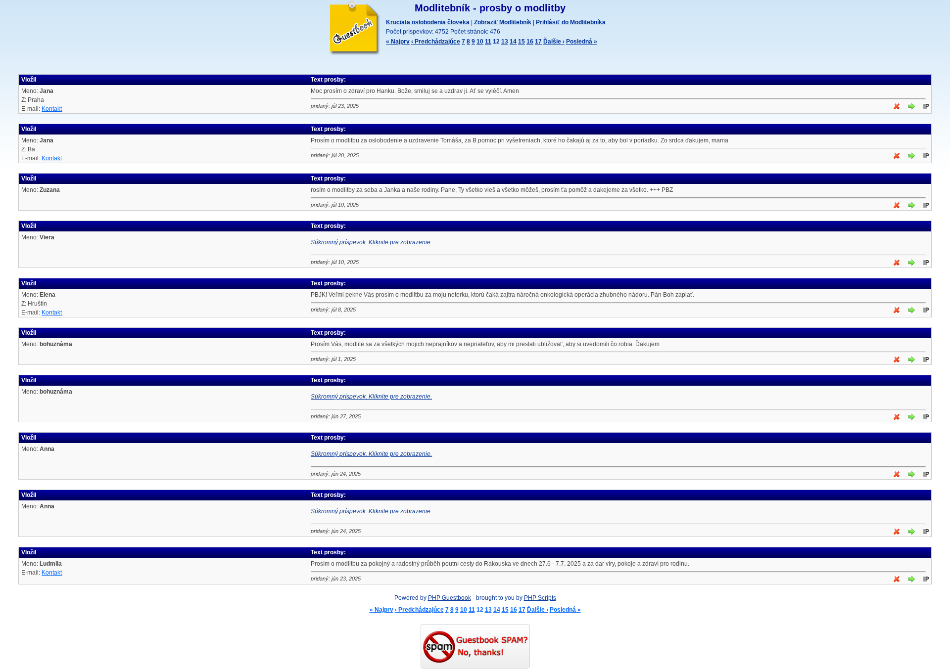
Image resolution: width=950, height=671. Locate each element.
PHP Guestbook (449, 597)
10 (479, 41)
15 (521, 41)
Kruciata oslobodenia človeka (428, 22)
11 (488, 41)
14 (513, 41)
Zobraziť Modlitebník (502, 22)
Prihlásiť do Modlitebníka (571, 22)
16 (529, 41)
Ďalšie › (554, 41)
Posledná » (581, 41)
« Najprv (398, 41)
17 (538, 41)
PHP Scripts (540, 597)
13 (504, 41)
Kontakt (52, 108)
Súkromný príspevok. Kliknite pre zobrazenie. (371, 242)
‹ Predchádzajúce (435, 41)
